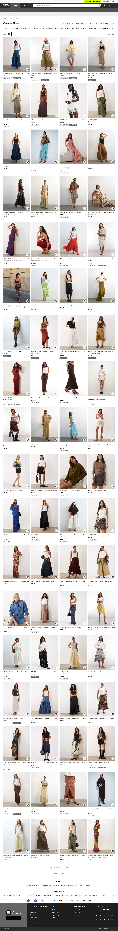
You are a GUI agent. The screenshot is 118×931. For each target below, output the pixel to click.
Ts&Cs (106, 929)
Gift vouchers (76, 912)
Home (4, 18)
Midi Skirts (84, 23)
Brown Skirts (47, 895)
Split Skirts (29, 895)
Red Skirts (38, 895)
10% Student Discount (35, 920)
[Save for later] (28, 69)
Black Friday (76, 915)
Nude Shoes (78, 885)
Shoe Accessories (33, 885)
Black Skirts (111, 895)
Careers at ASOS (56, 912)
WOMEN (15, 5)
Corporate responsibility (57, 915)
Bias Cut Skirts (8, 895)
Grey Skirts (74, 895)
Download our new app (93, 1)
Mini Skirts (66, 23)
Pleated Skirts (104, 23)
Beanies (87, 885)
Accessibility (112, 929)
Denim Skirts (93, 23)
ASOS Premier (33, 917)
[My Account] (104, 5)
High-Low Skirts (19, 895)
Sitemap (32, 922)
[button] (96, 915)
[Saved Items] (109, 5)
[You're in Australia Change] (113, 1)
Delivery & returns (34, 915)
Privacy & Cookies (100, 929)
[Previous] (61, 23)
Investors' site (55, 917)
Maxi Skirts (75, 23)
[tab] (5, 10)
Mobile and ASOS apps (79, 909)
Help (31, 909)
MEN (25, 5)
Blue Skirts (93, 895)
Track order (33, 912)
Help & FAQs (106, 1)
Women (11, 18)
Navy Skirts (102, 895)
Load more (59, 873)
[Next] (113, 23)
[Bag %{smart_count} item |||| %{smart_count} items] (113, 5)
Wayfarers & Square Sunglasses (63, 885)
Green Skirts (84, 895)
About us (54, 909)
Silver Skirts (65, 895)
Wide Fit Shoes (46, 885)
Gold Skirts (56, 895)
